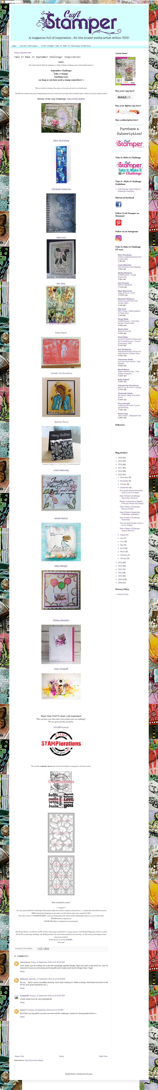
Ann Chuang (123, 283)
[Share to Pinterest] (48, 948)
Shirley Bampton (125, 273)
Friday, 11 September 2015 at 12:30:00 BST (48, 962)
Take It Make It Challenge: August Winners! (130, 530)
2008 (120, 583)
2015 (120, 475)
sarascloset (25, 962)
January (123, 558)
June (122, 541)
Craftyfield (24, 996)
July (122, 538)
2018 (120, 464)
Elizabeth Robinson (61, 189)
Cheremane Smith (125, 359)
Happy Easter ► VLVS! (126, 293)
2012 (120, 569)
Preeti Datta (123, 337)
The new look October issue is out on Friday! (131, 524)
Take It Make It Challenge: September (130, 519)
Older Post (103, 1056)
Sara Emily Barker (76, 99)
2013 (120, 566)
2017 (120, 468)
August (123, 535)
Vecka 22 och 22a (124, 331)
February (124, 555)
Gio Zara (61, 283)
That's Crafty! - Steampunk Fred (129, 416)
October (123, 484)
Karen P (23, 1010)
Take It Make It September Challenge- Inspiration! (130, 513)
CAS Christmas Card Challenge (129, 267)
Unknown (24, 979)
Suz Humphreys (124, 349)
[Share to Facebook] (45, 948)
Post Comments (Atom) (34, 1060)
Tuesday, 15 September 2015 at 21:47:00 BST (45, 1010)
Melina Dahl (123, 329)
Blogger (89, 1074)
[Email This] (38, 948)
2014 (120, 562)
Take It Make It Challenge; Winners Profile (130, 508)
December (124, 477)
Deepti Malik (123, 319)
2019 (120, 461)
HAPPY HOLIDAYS (125, 285)
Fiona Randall (124, 403)
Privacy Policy (123, 594)
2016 (120, 471)
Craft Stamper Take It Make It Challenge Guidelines (66, 46)
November (124, 481)
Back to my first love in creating (129, 387)
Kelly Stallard (123, 380)
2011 (120, 573)
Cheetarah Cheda (125, 393)
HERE (69, 939)
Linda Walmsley (124, 265)
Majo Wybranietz (125, 291)
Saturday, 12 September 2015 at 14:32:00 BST (47, 979)
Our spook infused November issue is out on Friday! (131, 491)
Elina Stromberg (124, 255)
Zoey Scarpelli (61, 669)
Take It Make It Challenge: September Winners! (130, 497)
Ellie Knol (122, 309)
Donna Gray (123, 414)
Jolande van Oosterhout (128, 385)
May (122, 545)
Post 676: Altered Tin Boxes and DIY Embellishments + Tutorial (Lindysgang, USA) (129, 341)
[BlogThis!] (41, 948)
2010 (120, 576)
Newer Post (19, 1056)
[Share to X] (43, 948)
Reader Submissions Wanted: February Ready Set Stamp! (131, 502)
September (124, 487)
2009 (120, 579)
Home (14, 46)
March (123, 552)
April (122, 548)
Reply (22, 971)
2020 (120, 458)
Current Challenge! (29, 46)
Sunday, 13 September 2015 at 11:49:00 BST (47, 996)
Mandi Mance (123, 369)
